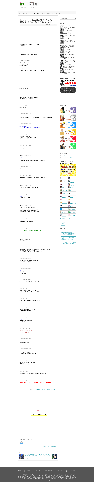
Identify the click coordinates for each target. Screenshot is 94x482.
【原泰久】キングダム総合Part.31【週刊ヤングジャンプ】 (45, 389)
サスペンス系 (72, 179)
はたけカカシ (35, 477)
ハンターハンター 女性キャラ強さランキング (47, 473)
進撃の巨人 (20, 13)
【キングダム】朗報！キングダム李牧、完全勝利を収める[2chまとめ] (69, 27)
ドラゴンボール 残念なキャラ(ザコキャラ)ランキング (38, 478)
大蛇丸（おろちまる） (27, 477)
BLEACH (34, 13)
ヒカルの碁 (53, 13)
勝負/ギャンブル (73, 203)
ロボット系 (63, 197)
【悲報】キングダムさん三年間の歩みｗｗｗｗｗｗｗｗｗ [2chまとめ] (69, 46)
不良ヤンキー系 (64, 190)
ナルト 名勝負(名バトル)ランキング (69, 476)
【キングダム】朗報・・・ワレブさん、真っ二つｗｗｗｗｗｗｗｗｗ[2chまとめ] (69, 32)
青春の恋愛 (63, 181)
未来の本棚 (45, 480)
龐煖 (45, 446)
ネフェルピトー (26, 475)
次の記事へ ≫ (38, 410)
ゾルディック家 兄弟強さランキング (58, 474)
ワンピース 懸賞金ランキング (29, 470)
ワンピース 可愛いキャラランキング (62, 470)
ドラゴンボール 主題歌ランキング (53, 478)
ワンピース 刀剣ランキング (53, 471)
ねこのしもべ (53, 446)
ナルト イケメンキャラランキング (39, 476)
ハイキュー (39, 13)
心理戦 (63, 187)
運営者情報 (63, 225)
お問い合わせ (63, 223)
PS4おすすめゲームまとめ (65, 218)
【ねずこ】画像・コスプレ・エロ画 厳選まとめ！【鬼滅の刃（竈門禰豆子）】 (68, 243)
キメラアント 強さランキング (70, 474)
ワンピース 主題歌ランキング (43, 471)
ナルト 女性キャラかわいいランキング (26, 476)
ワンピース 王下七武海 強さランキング (31, 471)
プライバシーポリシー (65, 222)
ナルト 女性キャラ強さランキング (49, 475)
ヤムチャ (65, 478)
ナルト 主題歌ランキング (50, 476)
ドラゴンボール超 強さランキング (62, 477)
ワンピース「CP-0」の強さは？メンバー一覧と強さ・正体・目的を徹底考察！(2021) (68, 237)
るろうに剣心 (58, 13)
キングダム (54, 24)
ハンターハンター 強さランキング (33, 473)
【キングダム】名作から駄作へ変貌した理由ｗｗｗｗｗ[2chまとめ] (69, 51)
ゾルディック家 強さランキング (46, 474)
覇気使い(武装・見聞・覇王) (71, 471)
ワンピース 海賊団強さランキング (50, 470)
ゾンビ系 (71, 197)
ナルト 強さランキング (39, 475)
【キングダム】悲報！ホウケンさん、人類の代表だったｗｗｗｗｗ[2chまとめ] (69, 66)
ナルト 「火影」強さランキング (61, 475)
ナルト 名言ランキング (58, 476)
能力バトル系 (64, 178)
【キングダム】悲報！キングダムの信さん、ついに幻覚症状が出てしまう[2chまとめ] (69, 41)
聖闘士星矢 (44, 13)
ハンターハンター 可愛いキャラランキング (63, 473)
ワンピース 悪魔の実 (62, 471)
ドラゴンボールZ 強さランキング (51, 477)
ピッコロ (61, 478)
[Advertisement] (38, 33)
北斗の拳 (48, 13)
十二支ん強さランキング (36, 474)
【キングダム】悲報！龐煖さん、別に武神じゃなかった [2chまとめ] (69, 37)
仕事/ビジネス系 (64, 212)
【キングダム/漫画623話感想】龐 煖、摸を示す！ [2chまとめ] (70, 61)
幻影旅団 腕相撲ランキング (26, 474)
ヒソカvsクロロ (20, 475)
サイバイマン (70, 478)
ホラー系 (71, 187)
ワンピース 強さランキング (39, 470)
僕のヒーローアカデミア (27, 13)
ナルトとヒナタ (20, 477)
